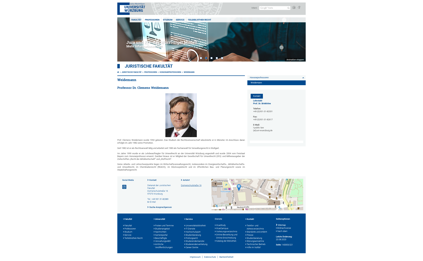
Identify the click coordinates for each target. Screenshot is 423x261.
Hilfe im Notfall (254, 247)
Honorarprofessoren (170, 72)
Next (300, 39)
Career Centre (192, 247)
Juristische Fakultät (149, 66)
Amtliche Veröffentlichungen (164, 246)
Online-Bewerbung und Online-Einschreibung (226, 236)
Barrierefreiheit (226, 257)
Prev (123, 39)
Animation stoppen (295, 59)
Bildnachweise (284, 228)
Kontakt (152, 180)
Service (180, 20)
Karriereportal (161, 235)
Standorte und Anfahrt (257, 232)
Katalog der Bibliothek (226, 241)
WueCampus (222, 228)
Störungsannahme (255, 241)
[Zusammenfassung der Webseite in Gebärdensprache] (299, 7)
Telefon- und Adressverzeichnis (255, 227)
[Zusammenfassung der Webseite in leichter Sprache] (293, 7)
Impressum (195, 257)
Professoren (152, 20)
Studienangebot (162, 228)
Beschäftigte (161, 238)
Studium (167, 20)
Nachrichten (160, 232)
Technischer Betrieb (256, 244)
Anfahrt (186, 180)
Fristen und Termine (164, 225)
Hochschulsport (193, 232)
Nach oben (282, 231)
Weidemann (189, 72)
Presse (250, 235)
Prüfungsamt (192, 238)
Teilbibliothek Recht (199, 20)
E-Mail (153, 202)
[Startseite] (118, 72)
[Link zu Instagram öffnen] (124, 187)
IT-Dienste (190, 228)
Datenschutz (210, 257)
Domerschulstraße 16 (191, 185)
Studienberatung (193, 235)
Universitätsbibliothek (196, 225)
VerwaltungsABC (163, 241)
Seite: (278, 244)
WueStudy (221, 225)
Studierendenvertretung (196, 244)
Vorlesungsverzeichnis (226, 231)
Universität (160, 219)
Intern (254, 8)
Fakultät (136, 20)
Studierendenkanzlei (195, 241)
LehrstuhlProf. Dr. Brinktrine (262, 102)
